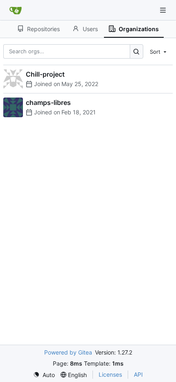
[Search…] (136, 51)
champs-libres (48, 102)
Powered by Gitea (68, 352)
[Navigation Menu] (164, 10)
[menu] (159, 51)
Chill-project (45, 74)
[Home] (15, 10)
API (138, 374)
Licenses (110, 374)
